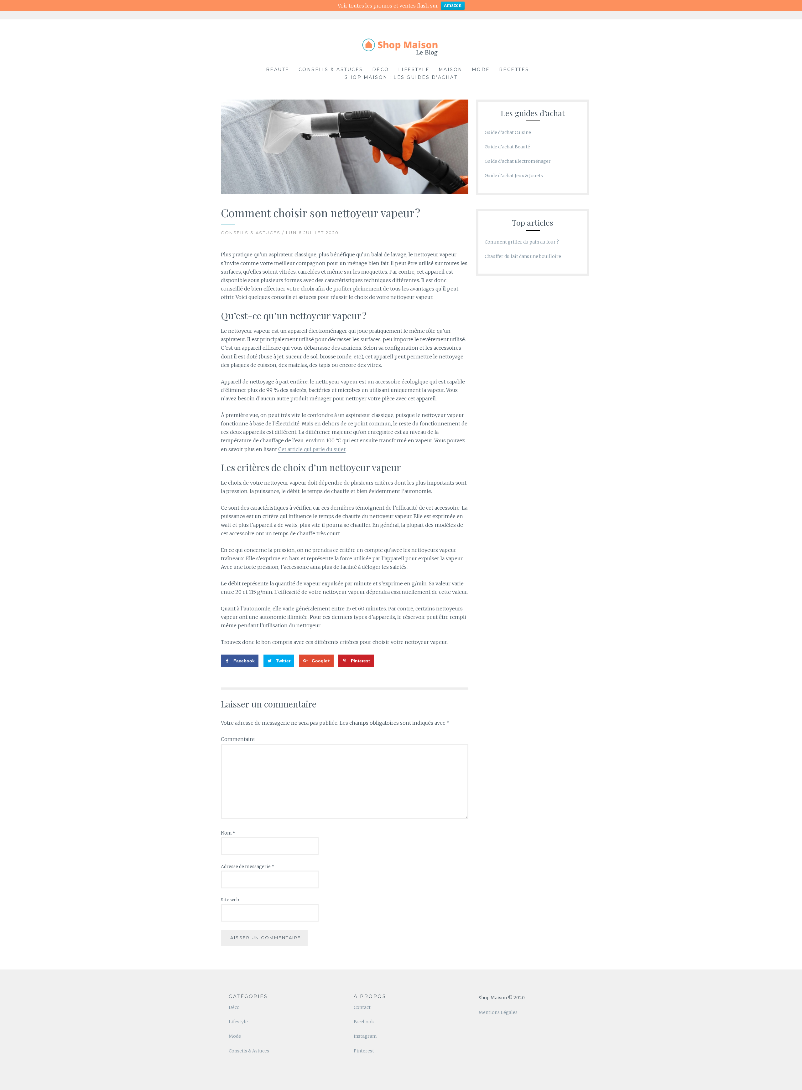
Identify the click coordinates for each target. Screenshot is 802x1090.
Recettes (514, 69)
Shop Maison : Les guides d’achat (401, 77)
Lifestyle (414, 69)
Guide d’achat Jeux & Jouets (514, 175)
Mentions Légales (498, 1012)
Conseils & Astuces (331, 69)
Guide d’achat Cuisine (508, 132)
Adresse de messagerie (247, 866)
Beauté (277, 69)
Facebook (364, 1022)
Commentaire (238, 739)
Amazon (452, 5)
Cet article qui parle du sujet (312, 449)
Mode (481, 69)
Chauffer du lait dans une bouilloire (523, 256)
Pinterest (364, 1051)
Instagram (365, 1036)
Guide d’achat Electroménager (518, 161)
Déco (380, 69)
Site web (230, 899)
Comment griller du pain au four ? (522, 242)
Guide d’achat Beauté (507, 147)
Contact (362, 1007)
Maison (451, 69)
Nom (228, 833)
